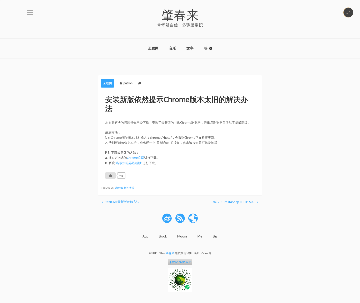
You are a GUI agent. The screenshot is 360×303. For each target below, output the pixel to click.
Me (199, 236)
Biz (215, 236)
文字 (190, 48)
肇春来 (180, 14)
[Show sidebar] (30, 12)
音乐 (172, 48)
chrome (119, 187)
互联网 (153, 48)
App (145, 236)
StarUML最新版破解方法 (122, 202)
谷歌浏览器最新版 (128, 163)
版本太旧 (129, 187)
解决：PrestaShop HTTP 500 (234, 202)
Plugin (182, 236)
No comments (152, 83)
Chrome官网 (135, 158)
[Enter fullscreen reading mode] (348, 12)
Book (163, 236)
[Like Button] (110, 175)
